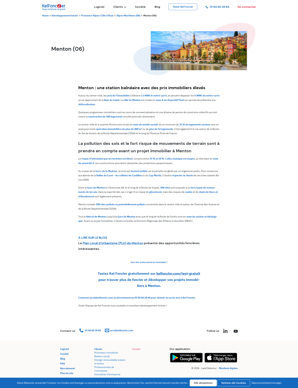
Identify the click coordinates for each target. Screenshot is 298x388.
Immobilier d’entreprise (107, 374)
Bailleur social (102, 356)
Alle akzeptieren (203, 382)
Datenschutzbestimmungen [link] (267, 382)
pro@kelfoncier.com (121, 330)
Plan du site (66, 373)
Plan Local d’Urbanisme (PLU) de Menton (113, 243)
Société (140, 7)
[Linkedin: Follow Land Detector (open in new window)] (225, 331)
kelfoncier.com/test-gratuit (178, 273)
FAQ (62, 363)
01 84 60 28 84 (219, 7)
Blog (157, 7)
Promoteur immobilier (106, 352)
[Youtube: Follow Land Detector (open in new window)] (236, 331)
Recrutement (67, 368)
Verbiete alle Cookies (233, 382)
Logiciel (99, 7)
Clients (118, 7)
